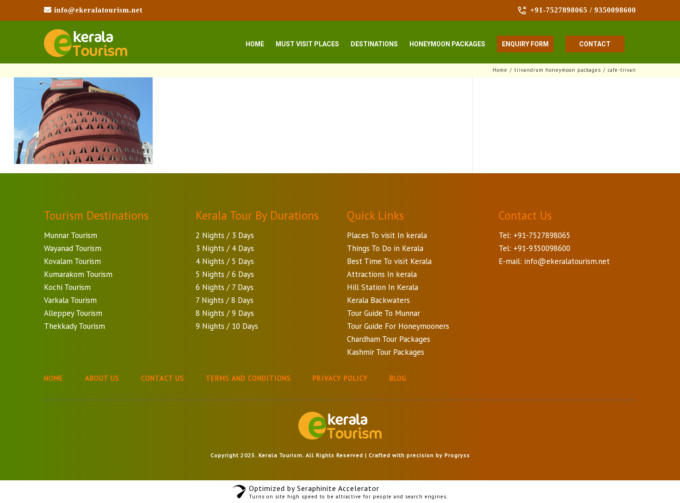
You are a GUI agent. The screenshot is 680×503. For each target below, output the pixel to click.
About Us (102, 378)
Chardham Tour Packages (388, 339)
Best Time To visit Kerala (389, 261)
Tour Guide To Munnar (383, 313)
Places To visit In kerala (387, 235)
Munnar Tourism (70, 235)
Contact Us (162, 378)
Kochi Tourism (67, 287)
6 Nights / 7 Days (224, 287)
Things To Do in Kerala (385, 248)
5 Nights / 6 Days (225, 274)
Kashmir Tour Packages (385, 352)
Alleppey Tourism (73, 313)
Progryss (457, 455)
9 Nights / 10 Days (227, 326)
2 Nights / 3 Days (225, 235)
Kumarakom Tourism (78, 274)
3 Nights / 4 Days (225, 248)
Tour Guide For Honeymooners (398, 326)
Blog (398, 378)
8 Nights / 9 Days (225, 313)
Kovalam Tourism (72, 261)
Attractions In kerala (382, 274)
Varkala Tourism (70, 300)
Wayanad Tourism (72, 248)
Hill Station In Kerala (382, 287)
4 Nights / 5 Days (225, 261)
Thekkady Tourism (74, 326)
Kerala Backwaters (378, 300)
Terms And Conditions (248, 378)
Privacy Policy (340, 378)
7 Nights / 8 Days (224, 300)
